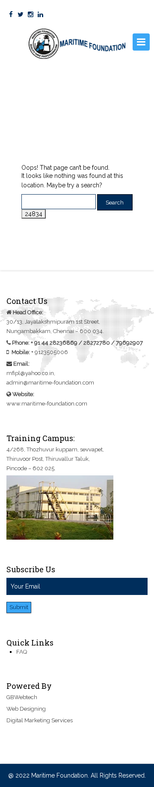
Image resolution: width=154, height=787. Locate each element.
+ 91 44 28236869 (54, 342)
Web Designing (26, 709)
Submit (18, 607)
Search (115, 202)
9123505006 (51, 352)
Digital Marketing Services (39, 720)
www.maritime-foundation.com (46, 403)
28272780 (96, 342)
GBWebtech (21, 697)
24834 (33, 213)
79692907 (129, 342)
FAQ (21, 652)
